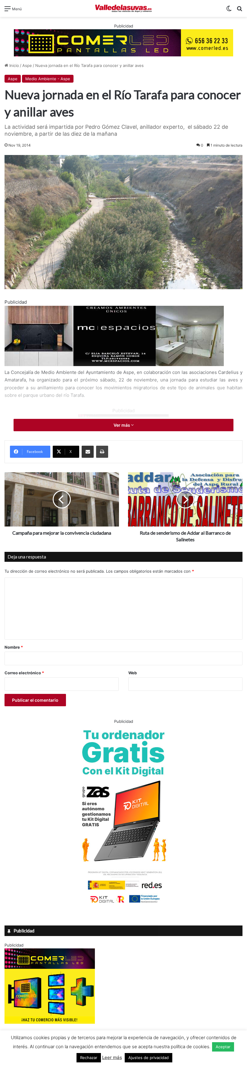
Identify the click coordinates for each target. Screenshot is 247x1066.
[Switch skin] (229, 10)
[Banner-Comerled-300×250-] (50, 1022)
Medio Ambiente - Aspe (47, 78)
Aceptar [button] (223, 1046)
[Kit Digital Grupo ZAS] (123, 904)
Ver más (122, 425)
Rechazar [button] (88, 1057)
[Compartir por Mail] (88, 452)
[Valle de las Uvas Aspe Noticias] (123, 8)
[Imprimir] (102, 452)
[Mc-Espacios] (114, 364)
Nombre (14, 647)
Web (132, 672)
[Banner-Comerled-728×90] (123, 42)
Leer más (112, 1057)
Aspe (27, 65)
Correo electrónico (24, 672)
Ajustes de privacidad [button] (148, 1057)
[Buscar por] (239, 10)
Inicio (13, 65)
